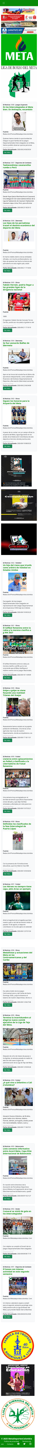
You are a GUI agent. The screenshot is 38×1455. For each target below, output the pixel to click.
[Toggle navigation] (3, 3)
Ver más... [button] (7, 152)
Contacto (10, 1444)
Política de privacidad (11, 1441)
